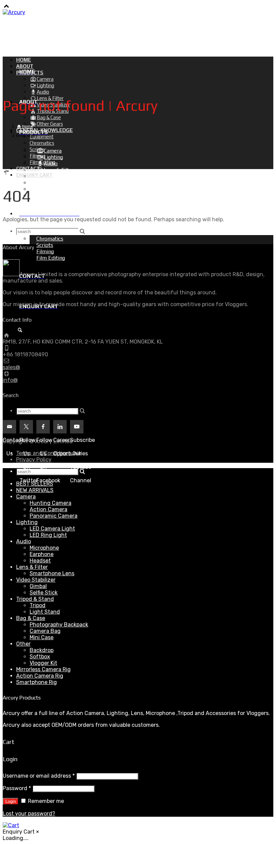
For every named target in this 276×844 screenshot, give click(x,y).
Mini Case (42, 637)
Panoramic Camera (53, 516)
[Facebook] (43, 426)
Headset (40, 560)
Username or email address (39, 776)
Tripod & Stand (35, 599)
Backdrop (42, 650)
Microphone (44, 548)
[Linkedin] (60, 426)
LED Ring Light (48, 535)
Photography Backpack (59, 624)
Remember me (45, 801)
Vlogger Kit (43, 663)
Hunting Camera (50, 503)
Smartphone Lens (52, 573)
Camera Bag (45, 631)
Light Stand (45, 612)
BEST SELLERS (34, 484)
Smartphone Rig (36, 682)
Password (17, 788)
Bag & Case (30, 618)
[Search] (20, 330)
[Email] (9, 426)
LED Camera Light (52, 528)
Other (23, 644)
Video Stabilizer (36, 580)
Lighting (27, 522)
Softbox (40, 656)
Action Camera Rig (39, 676)
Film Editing (50, 258)
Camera (26, 496)
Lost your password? (29, 813)
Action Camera (48, 509)
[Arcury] (14, 12)
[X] (26, 426)
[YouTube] (76, 426)
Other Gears (58, 195)
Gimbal (38, 586)
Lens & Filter (32, 567)
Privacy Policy (33, 459)
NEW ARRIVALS (35, 490)
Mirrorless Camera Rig (43, 669)
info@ (10, 380)
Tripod (37, 605)
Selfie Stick (44, 592)
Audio (23, 541)
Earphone (42, 554)
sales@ (11, 367)
